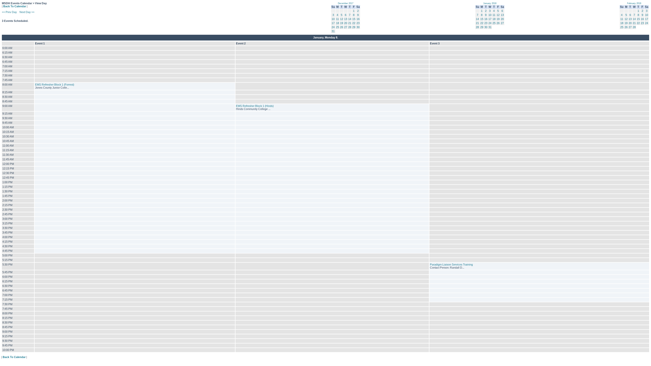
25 (337, 27)
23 (358, 23)
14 (349, 19)
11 (337, 19)
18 (337, 23)
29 (353, 27)
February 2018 (634, 3)
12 (341, 19)
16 (358, 19)
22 (353, 23)
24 (333, 27)
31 (333, 31)
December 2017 (345, 3)
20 (345, 23)
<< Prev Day (9, 12)
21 (349, 23)
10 (333, 19)
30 (358, 27)
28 (349, 27)
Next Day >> (26, 12)
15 (353, 19)
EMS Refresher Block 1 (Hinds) (255, 106)
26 (341, 27)
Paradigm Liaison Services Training (451, 264)
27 (345, 27)
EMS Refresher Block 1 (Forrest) (54, 84)
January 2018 (489, 3)
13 (345, 19)
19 (341, 23)
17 (333, 23)
